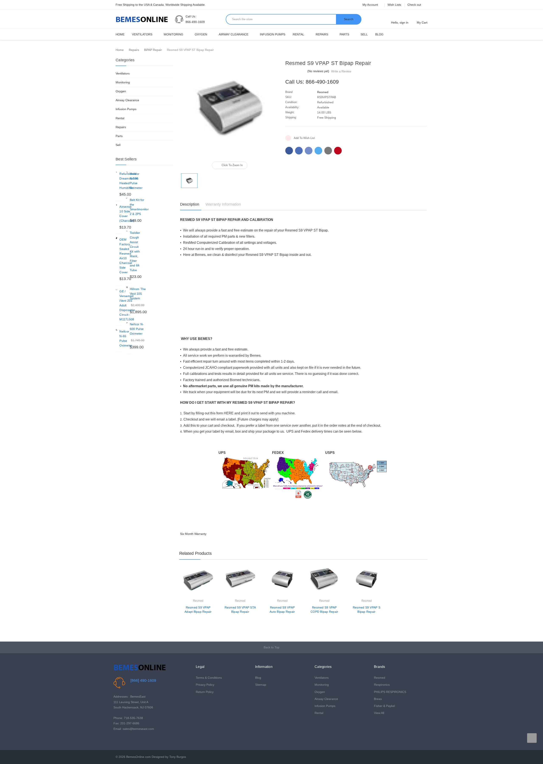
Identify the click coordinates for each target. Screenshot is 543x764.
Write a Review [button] (341, 71)
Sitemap (260, 684)
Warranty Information (223, 204)
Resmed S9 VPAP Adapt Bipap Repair (198, 609)
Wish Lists (394, 4)
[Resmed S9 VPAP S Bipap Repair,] (366, 583)
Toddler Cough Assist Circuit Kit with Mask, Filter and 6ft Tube (135, 251)
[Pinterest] (338, 150)
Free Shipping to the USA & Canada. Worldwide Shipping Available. (161, 4)
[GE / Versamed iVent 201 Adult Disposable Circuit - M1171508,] (116, 290)
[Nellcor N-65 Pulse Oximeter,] (116, 330)
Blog (379, 34)
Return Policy (205, 692)
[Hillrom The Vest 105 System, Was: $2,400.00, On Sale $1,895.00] (127, 287)
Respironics (382, 684)
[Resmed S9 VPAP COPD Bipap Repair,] (324, 583)
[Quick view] (214, 581)
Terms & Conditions (209, 677)
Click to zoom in (232, 165)
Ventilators (142, 34)
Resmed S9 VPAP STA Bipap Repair (240, 609)
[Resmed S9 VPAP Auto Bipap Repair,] (282, 583)
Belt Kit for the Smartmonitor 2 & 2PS (139, 207)
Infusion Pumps (272, 34)
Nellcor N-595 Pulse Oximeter (136, 180)
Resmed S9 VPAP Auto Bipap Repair (282, 609)
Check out (414, 4)
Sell (364, 34)
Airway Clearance (233, 34)
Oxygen (201, 34)
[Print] (308, 150)
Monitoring (173, 34)
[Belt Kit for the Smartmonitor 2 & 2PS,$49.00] (127, 198)
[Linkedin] (328, 150)
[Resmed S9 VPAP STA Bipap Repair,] (240, 583)
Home (120, 34)
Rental (298, 34)
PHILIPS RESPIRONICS (390, 692)
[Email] (299, 150)
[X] (318, 150)
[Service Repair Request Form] (308, 494)
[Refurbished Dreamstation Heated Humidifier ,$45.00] (116, 172)
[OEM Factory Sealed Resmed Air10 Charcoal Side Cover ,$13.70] (116, 238)
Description (189, 204)
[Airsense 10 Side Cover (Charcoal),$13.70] (116, 205)
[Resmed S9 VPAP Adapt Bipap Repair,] (198, 583)
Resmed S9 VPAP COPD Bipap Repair (324, 609)
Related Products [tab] (195, 553)
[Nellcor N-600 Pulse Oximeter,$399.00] (127, 323)
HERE (229, 413)
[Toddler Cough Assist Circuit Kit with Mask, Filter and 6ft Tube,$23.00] (127, 231)
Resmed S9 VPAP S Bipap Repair (366, 609)
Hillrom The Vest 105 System (138, 293)
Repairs (322, 34)
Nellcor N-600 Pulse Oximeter (137, 328)
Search (348, 19)
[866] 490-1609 (143, 680)
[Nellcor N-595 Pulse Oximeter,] (127, 172)
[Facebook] (289, 150)
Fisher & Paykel (384, 706)
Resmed (379, 677)
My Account (370, 4)
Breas (378, 699)
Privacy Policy (205, 684)
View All (379, 713)
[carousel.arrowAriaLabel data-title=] (532, 738)
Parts (344, 34)
